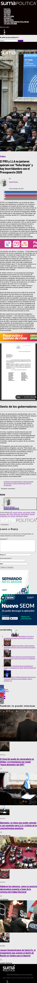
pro (9, 516)
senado (25, 516)
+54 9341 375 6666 (10, 24)
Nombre (3, 555)
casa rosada (26, 512)
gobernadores (25, 514)
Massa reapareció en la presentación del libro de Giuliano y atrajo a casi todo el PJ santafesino (19, 657)
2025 (10, 512)
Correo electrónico (6, 558)
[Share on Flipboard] (20, 195)
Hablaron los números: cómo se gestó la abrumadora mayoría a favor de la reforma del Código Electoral (19, 647)
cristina (33, 512)
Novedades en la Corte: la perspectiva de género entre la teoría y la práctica (19, 637)
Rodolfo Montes (13, 182)
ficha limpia (16, 514)
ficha (11, 514)
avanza (15, 512)
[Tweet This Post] (20, 194)
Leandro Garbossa (6, 963)
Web (1, 564)
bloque (20, 512)
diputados (3, 514)
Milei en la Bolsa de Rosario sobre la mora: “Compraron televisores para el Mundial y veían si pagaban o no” (20, 679)
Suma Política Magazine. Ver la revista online (20, 974)
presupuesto (3, 516)
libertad (32, 514)
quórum (13, 516)
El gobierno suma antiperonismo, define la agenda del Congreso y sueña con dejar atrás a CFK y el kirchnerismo (18, 483)
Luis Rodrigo (4, 772)
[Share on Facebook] (20, 192)
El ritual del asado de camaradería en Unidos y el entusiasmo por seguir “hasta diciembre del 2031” (20, 667)
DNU (8, 514)
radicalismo (19, 516)
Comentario (4, 539)
